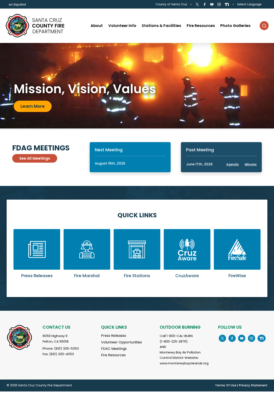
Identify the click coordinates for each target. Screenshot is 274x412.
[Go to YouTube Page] (212, 4)
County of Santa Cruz (171, 4)
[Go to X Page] (197, 4)
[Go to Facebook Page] (204, 4)
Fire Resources (113, 355)
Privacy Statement (253, 385)
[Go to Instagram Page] (219, 4)
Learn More (36, 257)
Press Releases (113, 335)
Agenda (232, 164)
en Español (17, 4)
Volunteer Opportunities (121, 342)
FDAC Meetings (114, 348)
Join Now (30, 109)
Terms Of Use (225, 385)
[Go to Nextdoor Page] (226, 4)
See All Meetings (34, 158)
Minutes (251, 164)
